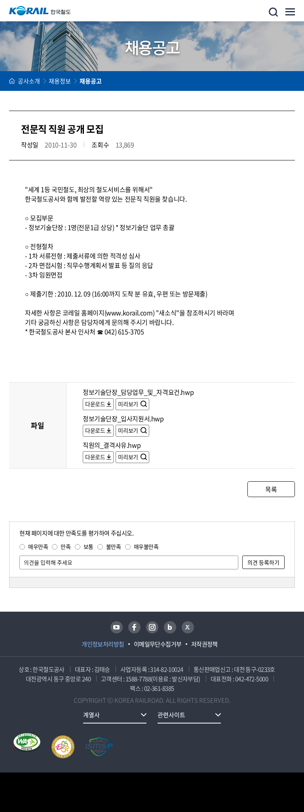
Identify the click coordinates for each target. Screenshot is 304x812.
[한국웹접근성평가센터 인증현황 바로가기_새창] (27, 747)
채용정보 (60, 81)
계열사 (91, 714)
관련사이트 (171, 714)
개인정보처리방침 (103, 644)
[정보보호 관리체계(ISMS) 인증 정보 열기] (99, 747)
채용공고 (91, 81)
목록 (271, 489)
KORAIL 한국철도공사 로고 (40, 10)
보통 (88, 546)
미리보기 (128, 404)
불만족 (113, 546)
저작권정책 (204, 644)
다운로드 (95, 404)
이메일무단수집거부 (158, 644)
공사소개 (29, 81)
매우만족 (38, 546)
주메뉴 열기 (290, 11)
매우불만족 (146, 546)
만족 (65, 546)
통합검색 (273, 12)
